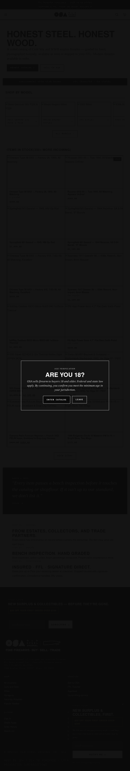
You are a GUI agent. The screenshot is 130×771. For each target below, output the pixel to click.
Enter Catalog (57, 400)
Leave (79, 399)
